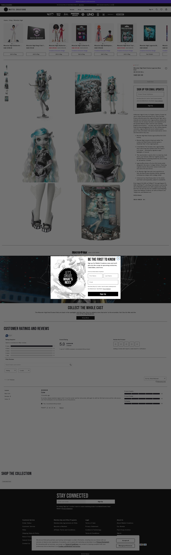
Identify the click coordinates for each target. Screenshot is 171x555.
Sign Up (103, 294)
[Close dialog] (118, 258)
